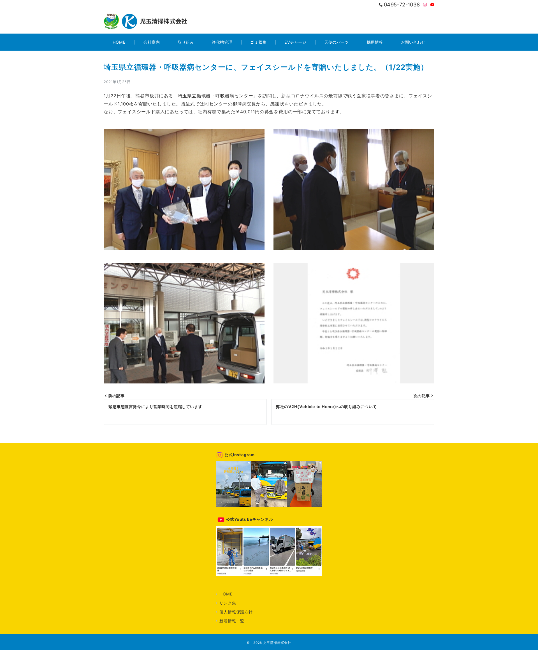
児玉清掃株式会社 (277, 643)
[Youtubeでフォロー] (432, 5)
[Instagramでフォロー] (425, 5)
